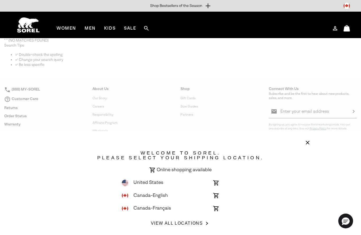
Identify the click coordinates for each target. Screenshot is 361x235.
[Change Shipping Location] (347, 6)
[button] (345, 221)
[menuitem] (66, 28)
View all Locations (177, 223)
